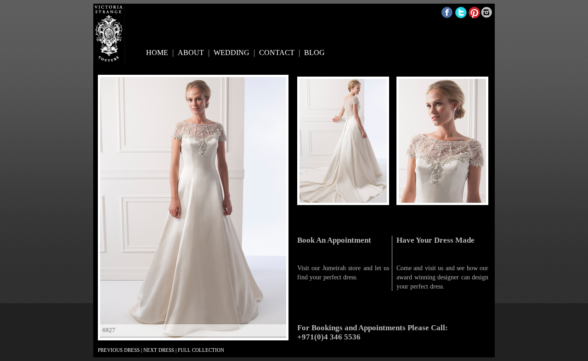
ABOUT (191, 52)
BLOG (314, 52)
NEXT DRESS (158, 350)
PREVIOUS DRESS (119, 350)
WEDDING (231, 52)
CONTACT (276, 52)
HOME (157, 52)
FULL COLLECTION (201, 350)
